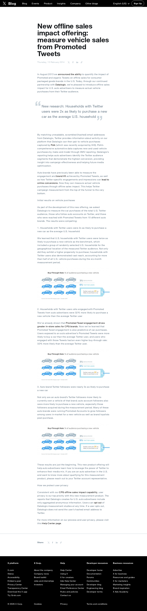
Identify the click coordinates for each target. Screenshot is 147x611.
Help (62, 563)
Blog (24, 3)
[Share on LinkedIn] (77, 62)
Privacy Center (15, 584)
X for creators (67, 577)
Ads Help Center (68, 581)
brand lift (61, 176)
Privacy (63, 604)
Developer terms (95, 591)
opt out (98, 502)
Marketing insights (121, 584)
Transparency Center (18, 588)
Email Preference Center (72, 588)
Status (11, 573)
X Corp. (38, 563)
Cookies (38, 604)
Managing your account (71, 584)
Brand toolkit (40, 577)
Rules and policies (69, 591)
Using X (64, 573)
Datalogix (60, 84)
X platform (13, 563)
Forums (90, 577)
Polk (53, 145)
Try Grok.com (14, 595)
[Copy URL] (81, 62)
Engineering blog (95, 588)
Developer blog (94, 584)
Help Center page (51, 523)
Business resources (123, 563)
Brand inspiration (121, 588)
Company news (41, 573)
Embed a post (14, 581)
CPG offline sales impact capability (78, 492)
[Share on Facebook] (72, 62)
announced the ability (69, 74)
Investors (38, 584)
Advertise (117, 570)
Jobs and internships (44, 581)
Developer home (95, 570)
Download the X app (17, 591)
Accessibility (14, 577)
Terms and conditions (97, 604)
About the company (43, 570)
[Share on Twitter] (68, 62)
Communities (93, 581)
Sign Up (138, 3)
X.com (11, 570)
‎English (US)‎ (120, 3)
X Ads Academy (120, 591)
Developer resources (97, 563)
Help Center (66, 570)
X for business (120, 573)
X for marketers (120, 581)
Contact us (65, 595)
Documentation (94, 573)
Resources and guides (124, 577)
